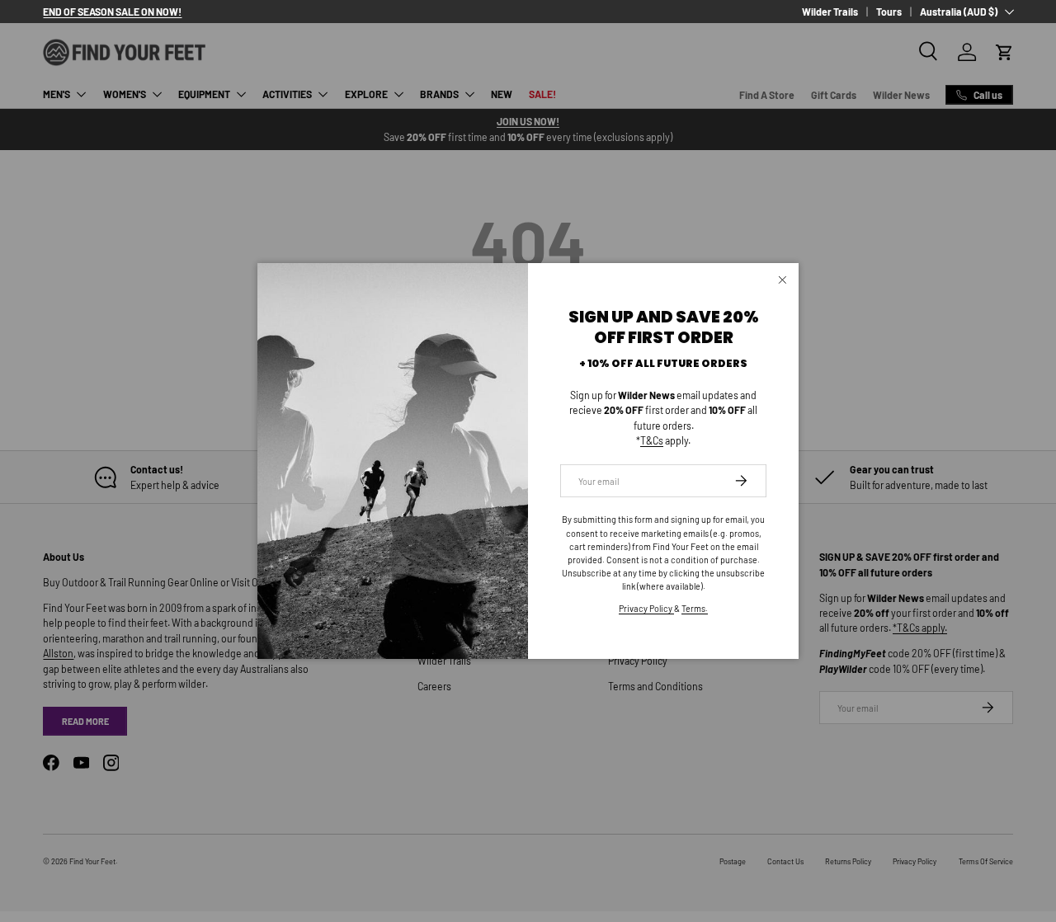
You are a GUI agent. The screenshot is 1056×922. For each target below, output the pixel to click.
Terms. (694, 608)
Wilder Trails (830, 11)
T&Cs (651, 440)
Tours (889, 11)
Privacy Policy (646, 608)
